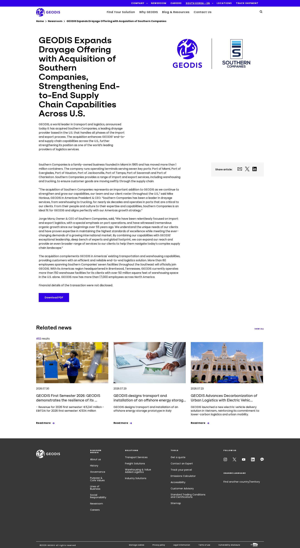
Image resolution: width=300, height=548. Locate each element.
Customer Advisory (182, 488)
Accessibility (178, 482)
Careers (95, 510)
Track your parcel (181, 470)
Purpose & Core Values (97, 479)
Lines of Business (95, 487)
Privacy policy (158, 545)
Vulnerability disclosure (229, 545)
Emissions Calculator (183, 476)
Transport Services (136, 457)
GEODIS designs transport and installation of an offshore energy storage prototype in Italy (146, 409)
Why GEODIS (148, 12)
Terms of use (204, 545)
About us (95, 459)
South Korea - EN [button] (198, 3)
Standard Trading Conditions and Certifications (188, 495)
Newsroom (96, 503)
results (43, 338)
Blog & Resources (176, 12)
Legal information (181, 545)
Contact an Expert (182, 463)
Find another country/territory (241, 482)
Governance (97, 472)
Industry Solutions (135, 478)
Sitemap (176, 503)
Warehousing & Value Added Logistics (138, 470)
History (94, 465)
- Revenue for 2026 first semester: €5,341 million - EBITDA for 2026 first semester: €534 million (70, 409)
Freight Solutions (135, 463)
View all (259, 329)
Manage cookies (136, 545)
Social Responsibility (98, 496)
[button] (137, 3)
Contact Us (203, 12)
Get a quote (178, 457)
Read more (43, 423)
